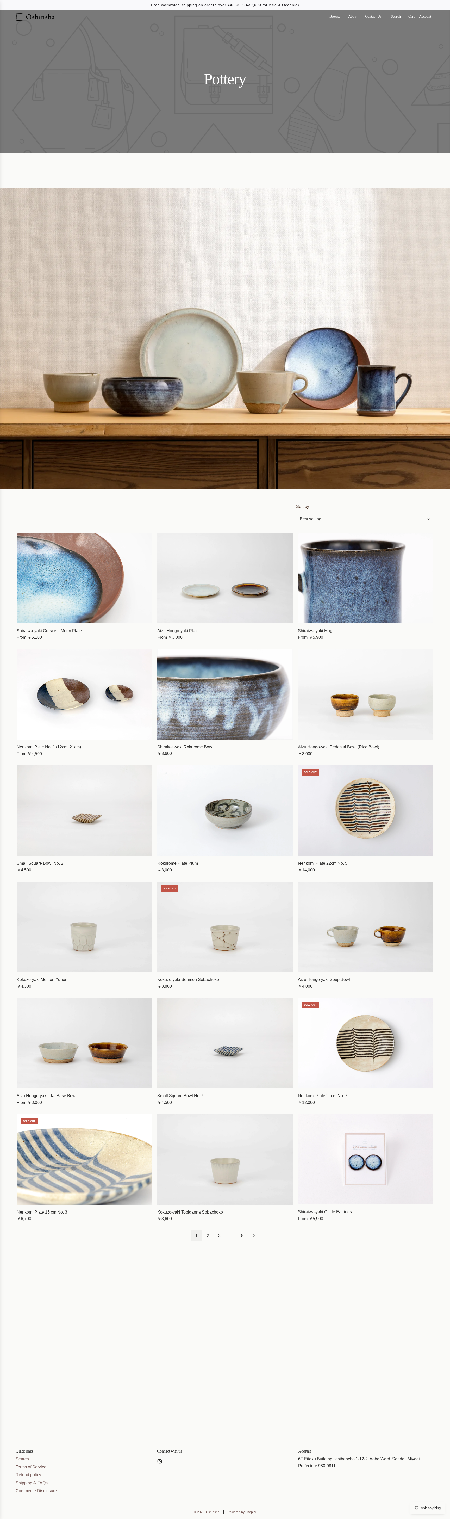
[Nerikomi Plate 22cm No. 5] (365, 810)
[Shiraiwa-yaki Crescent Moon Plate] (84, 578)
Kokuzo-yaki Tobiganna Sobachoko (190, 1212)
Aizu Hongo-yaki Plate (178, 631)
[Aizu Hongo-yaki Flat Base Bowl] (84, 1043)
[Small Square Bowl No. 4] (225, 1043)
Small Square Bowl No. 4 (180, 1095)
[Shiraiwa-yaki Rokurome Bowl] (225, 694)
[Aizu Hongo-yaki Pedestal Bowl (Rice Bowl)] (365, 694)
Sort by (302, 507)
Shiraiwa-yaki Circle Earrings (325, 1212)
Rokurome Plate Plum (177, 863)
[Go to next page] (253, 1235)
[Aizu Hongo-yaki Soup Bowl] (365, 927)
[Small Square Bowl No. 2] (84, 810)
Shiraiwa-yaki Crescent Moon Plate (49, 631)
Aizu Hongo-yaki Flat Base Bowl (47, 1095)
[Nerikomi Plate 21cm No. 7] (365, 1043)
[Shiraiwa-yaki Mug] (365, 578)
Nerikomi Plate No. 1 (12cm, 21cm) (49, 747)
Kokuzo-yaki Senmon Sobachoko (188, 979)
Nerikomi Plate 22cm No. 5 (322, 863)
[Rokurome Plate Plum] (225, 810)
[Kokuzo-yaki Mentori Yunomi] (84, 927)
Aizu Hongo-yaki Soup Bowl (324, 979)
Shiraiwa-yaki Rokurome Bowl (185, 747)
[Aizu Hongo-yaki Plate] (225, 578)
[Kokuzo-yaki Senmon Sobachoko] (225, 927)
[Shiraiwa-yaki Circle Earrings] (365, 1159)
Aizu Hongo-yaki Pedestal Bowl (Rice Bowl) (338, 747)
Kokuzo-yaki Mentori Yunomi (43, 979)
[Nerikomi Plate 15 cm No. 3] (84, 1159)
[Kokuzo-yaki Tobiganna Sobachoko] (225, 1159)
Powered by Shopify (242, 1512)
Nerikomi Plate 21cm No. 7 (322, 1095)
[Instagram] (159, 1461)
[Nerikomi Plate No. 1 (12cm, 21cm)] (84, 694)
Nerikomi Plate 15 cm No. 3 (42, 1212)
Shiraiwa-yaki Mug (315, 631)
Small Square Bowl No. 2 (40, 863)
